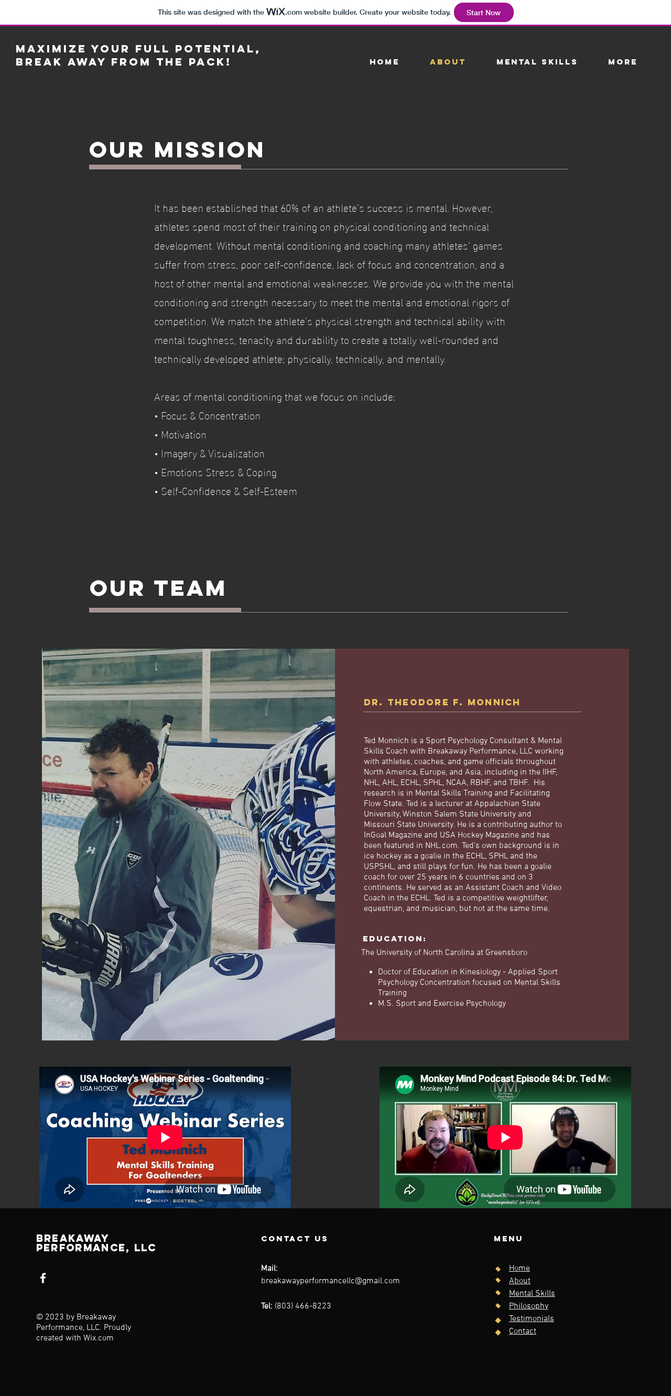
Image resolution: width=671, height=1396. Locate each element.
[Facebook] (43, 1278)
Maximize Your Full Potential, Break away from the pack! (138, 55)
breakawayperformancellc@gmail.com (330, 1281)
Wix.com (98, 1338)
